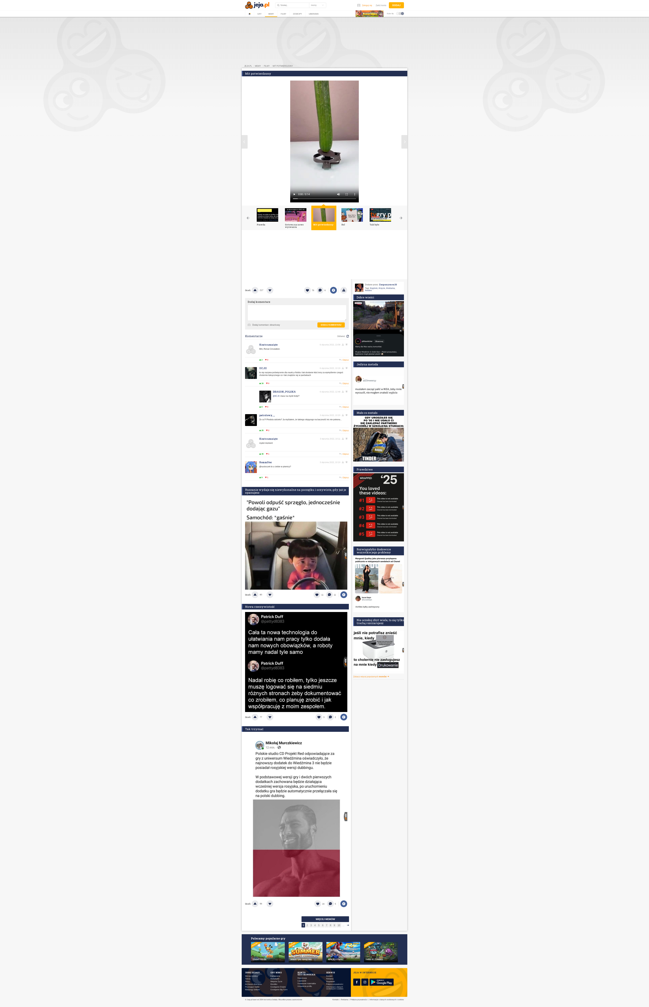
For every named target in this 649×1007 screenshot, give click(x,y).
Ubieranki (314, 14)
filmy (267, 66)
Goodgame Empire (278, 987)
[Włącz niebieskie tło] (402, 13)
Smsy (247, 981)
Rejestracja (302, 978)
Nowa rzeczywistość (260, 607)
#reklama (390, 288)
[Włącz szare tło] (400, 13)
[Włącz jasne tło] (397, 13)
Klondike (273, 984)
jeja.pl (248, 66)
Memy (271, 14)
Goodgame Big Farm (278, 990)
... (343, 925)
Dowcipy (297, 14)
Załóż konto (381, 5)
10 (339, 925)
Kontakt (329, 976)
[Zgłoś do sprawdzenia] (344, 290)
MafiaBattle (274, 979)
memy (258, 66)
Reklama (329, 979)
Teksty (248, 979)
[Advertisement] (324, 255)
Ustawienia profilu (304, 986)
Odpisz (345, 360)
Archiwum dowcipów (253, 984)
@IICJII (276, 396)
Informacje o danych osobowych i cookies (334, 988)
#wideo (368, 290)
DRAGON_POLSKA (284, 391)
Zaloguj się (367, 5)
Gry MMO (276, 972)
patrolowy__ (267, 415)
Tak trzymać (254, 729)
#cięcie (382, 288)
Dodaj (396, 5)
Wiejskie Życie (276, 981)
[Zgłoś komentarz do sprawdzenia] (343, 344)
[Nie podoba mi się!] (274, 290)
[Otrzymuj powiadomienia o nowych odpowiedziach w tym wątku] (347, 368)
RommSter (265, 462)
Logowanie (301, 981)
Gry (259, 14)
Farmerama (275, 976)
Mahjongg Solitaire (252, 990)
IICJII (263, 368)
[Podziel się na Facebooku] (333, 290)
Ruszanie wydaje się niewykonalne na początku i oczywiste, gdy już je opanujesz (295, 491)
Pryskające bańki (252, 987)
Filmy (283, 14)
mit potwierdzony (283, 66)
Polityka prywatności (334, 984)
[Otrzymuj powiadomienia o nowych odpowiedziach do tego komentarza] (347, 344)
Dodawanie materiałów (306, 983)
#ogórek (374, 288)
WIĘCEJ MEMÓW (325, 919)
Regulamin (330, 981)
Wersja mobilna (251, 976)
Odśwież (341, 336)
